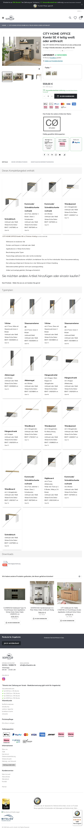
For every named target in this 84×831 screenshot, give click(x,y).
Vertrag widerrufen (9, 765)
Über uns (5, 749)
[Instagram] (3, 679)
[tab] (5, 162)
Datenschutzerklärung (9, 756)
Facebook (44, 154)
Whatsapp (56, 154)
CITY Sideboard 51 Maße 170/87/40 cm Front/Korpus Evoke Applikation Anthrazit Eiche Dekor (69, 610)
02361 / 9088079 (9, 665)
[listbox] (62, 73)
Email (59, 154)
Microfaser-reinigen (8, 723)
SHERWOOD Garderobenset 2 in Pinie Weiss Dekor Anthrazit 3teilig (42, 609)
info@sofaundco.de (28, 665)
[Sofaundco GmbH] (9, 17)
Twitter (48, 154)
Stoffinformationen (8, 704)
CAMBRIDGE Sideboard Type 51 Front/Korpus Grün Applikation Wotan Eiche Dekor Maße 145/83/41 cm (14, 611)
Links (79, 11)
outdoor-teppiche (7, 709)
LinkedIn (52, 154)
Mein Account (6, 774)
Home (4, 25)
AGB (3, 752)
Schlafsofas (5, 707)
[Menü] (80, 811)
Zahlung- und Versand (9, 761)
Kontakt (4, 782)
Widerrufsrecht (6, 759)
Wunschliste (6, 777)
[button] (39, 69)
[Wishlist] (75, 18)
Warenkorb (5, 779)
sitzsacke (5, 714)
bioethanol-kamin (7, 711)
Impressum (5, 754)
